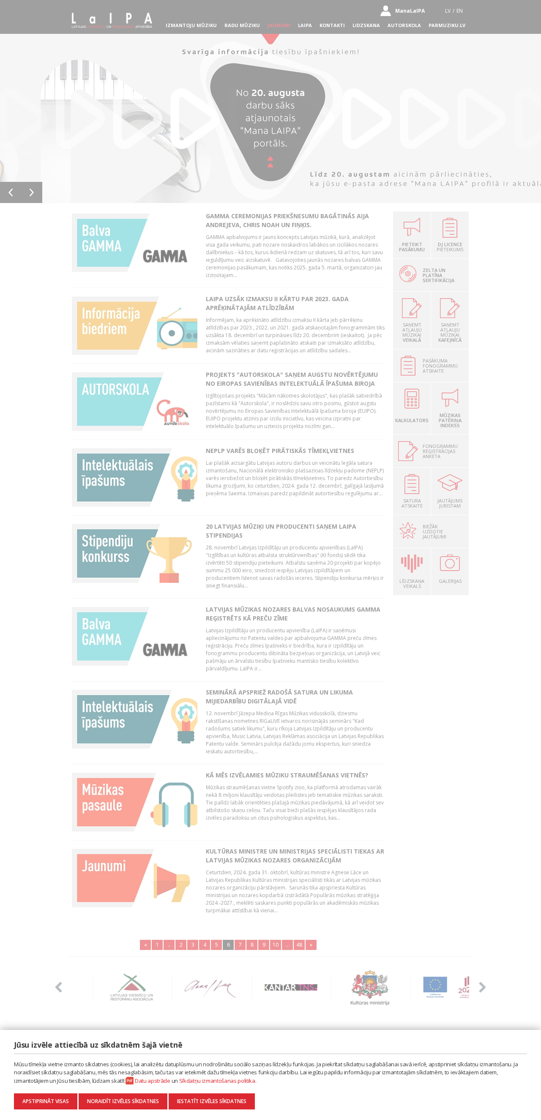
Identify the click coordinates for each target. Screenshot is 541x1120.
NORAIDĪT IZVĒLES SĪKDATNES (123, 1101)
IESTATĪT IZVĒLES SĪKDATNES (211, 1101)
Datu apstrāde (152, 1080)
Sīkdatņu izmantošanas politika (217, 1080)
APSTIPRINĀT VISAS (45, 1101)
